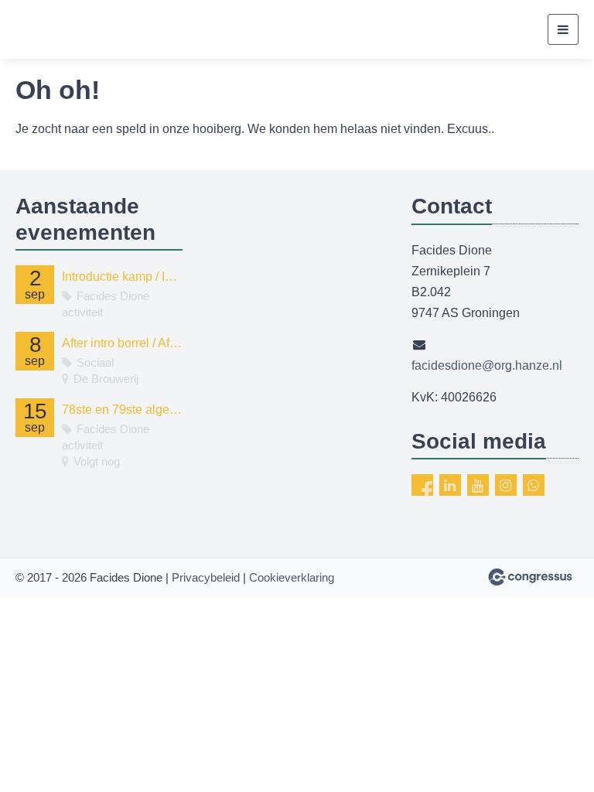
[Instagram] (506, 485)
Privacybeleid (206, 577)
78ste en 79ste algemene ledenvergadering (122, 409)
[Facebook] (422, 485)
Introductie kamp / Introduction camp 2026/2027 (122, 276)
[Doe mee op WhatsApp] (533, 485)
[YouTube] (478, 485)
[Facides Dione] (73, 29)
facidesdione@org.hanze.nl (486, 365)
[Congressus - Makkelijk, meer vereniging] (530, 576)
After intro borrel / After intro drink (122, 343)
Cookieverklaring (291, 577)
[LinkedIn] (450, 485)
